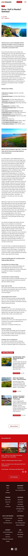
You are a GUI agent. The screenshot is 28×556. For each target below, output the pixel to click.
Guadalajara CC (6, 106)
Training (7, 497)
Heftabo (19, 2)
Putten (7, 504)
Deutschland (16, 373)
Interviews (20, 518)
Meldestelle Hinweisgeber (7, 539)
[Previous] (23, 472)
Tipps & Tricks (8, 499)
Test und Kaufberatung (20, 490)
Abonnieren (20, 532)
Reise (3, 6)
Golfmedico (20, 516)
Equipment (20, 485)
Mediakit (8, 541)
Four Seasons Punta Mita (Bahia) (10, 122)
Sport (8, 490)
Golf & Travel (20, 511)
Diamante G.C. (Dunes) (7, 93)
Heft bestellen (14, 477)
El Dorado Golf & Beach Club (9, 107)
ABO (20, 530)
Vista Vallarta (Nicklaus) (8, 123)
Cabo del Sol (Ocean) (7, 96)
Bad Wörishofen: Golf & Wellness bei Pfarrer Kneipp (19, 358)
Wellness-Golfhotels (20, 525)
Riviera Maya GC (7, 114)
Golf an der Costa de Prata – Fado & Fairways (19, 378)
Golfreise (20, 497)
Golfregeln (8, 492)
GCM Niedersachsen (7, 522)
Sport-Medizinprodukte (20, 522)
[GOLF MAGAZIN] (6, 2)
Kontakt (7, 530)
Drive (7, 485)
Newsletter (7, 534)
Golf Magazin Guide (20, 508)
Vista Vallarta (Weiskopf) (8, 120)
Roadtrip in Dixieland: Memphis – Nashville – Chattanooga (19, 397)
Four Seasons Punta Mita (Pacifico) (10, 110)
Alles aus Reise (14, 426)
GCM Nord (8, 520)
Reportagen (20, 520)
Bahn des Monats (20, 506)
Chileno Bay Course (7, 112)
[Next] (26, 472)
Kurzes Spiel (7, 506)
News (8, 488)
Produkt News (20, 488)
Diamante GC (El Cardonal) (9, 115)
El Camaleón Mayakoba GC (8, 102)
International (16, 415)
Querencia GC (5, 99)
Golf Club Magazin (7, 516)
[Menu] (25, 2)
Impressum (7, 536)
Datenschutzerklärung (7, 532)
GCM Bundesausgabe (7, 518)
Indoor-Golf (7, 502)
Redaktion (7, 18)
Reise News (20, 499)
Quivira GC (5, 101)
